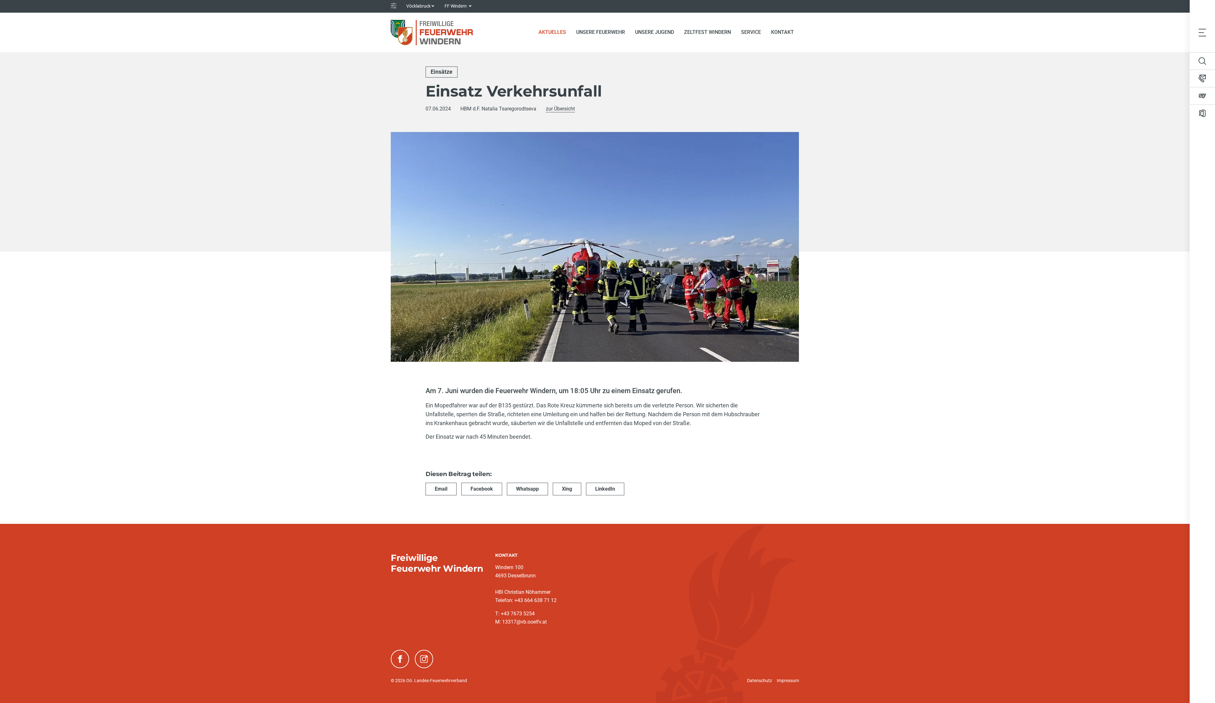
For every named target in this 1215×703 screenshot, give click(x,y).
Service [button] (751, 32)
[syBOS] (1202, 95)
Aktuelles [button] (552, 32)
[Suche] (1202, 61)
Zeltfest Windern (707, 32)
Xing (567, 489)
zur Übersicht (560, 109)
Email (441, 489)
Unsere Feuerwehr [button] (600, 32)
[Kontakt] (1202, 78)
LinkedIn (605, 489)
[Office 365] (1202, 113)
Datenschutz (759, 680)
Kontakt (782, 32)
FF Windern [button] (456, 6)
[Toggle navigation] (1202, 32)
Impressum (788, 680)
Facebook (481, 489)
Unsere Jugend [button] (654, 32)
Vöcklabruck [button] (418, 6)
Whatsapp (527, 489)
